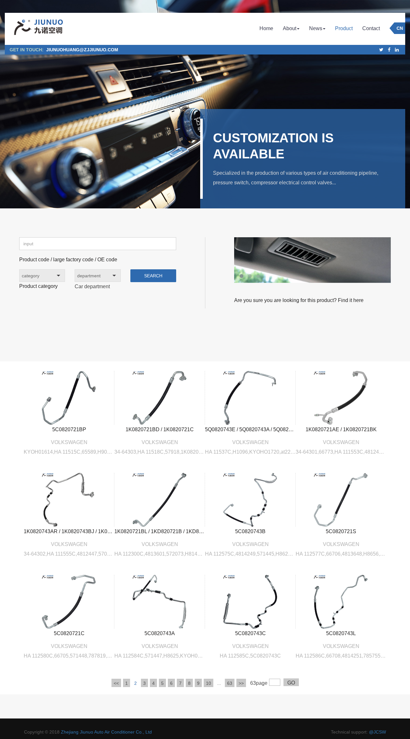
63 (229, 683)
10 (208, 683)
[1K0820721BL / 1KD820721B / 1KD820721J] (159, 499)
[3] (312, 264)
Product (344, 28)
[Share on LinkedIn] (396, 50)
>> (241, 683)
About (289, 28)
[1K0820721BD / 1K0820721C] (159, 397)
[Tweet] (381, 50)
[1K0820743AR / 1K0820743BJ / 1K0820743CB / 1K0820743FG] (69, 499)
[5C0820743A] (159, 601)
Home (266, 28)
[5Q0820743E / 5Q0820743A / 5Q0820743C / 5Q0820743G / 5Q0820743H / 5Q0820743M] (250, 397)
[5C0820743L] (341, 601)
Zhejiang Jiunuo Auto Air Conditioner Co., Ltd (106, 732)
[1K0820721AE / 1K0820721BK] (341, 397)
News (315, 28)
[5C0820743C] (250, 601)
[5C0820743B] (250, 499)
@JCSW (377, 732)
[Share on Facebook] (389, 50)
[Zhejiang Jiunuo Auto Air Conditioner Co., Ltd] (38, 29)
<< (116, 683)
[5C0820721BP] (69, 397)
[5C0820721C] (69, 601)
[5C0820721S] (341, 499)
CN (400, 28)
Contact (371, 28)
